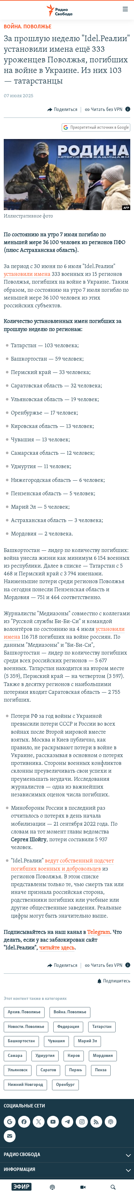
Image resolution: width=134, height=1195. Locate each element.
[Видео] (83, 1187)
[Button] (62, 110)
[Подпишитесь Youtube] (53, 1122)
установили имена (27, 274)
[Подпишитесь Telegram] (67, 1122)
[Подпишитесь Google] (10, 1122)
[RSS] (96, 1122)
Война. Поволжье (27, 27)
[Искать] (113, 1187)
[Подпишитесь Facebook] (24, 1122)
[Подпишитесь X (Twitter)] (39, 1122)
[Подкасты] (111, 1122)
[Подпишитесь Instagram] (82, 1122)
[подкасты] (52, 1187)
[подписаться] (10, 1136)
